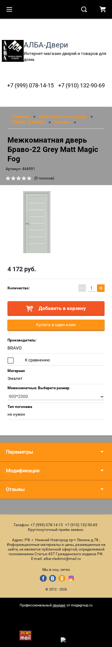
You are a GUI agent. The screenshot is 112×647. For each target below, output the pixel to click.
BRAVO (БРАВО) (28, 122)
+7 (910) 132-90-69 (81, 85)
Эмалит (62, 122)
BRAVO (14, 348)
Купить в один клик (56, 324)
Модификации (23, 470)
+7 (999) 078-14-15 (30, 85)
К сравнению (37, 360)
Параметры (19, 452)
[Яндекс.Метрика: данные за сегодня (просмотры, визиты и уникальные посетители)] (76, 639)
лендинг (59, 605)
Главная (21, 116)
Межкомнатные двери (63, 116)
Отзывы (15, 489)
